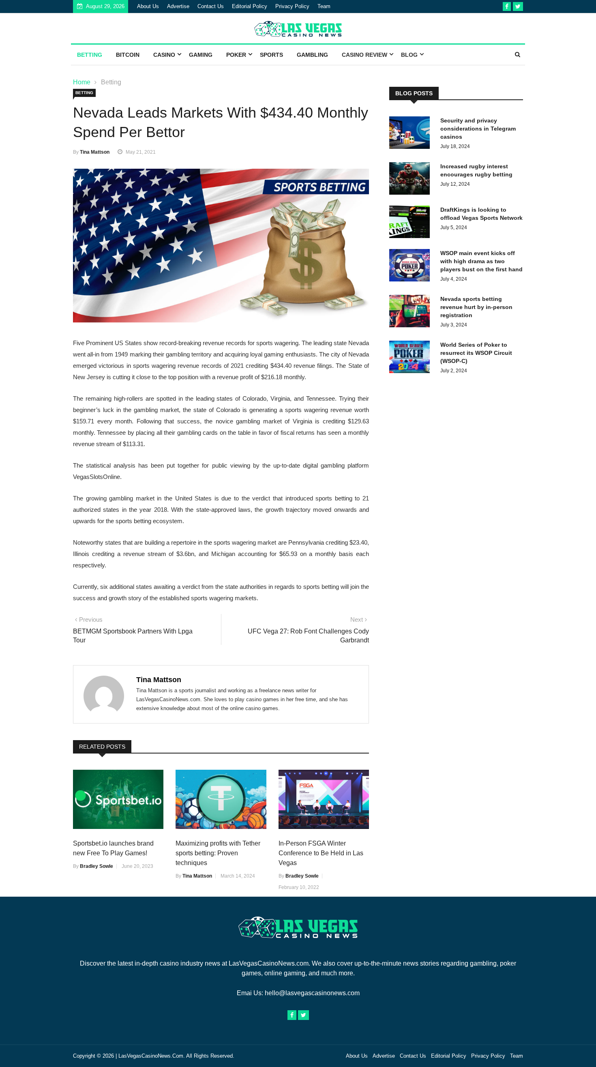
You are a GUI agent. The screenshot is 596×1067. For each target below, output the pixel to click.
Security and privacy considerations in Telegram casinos (478, 128)
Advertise (178, 6)
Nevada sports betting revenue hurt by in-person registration (476, 307)
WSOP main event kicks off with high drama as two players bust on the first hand (481, 261)
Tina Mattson (94, 152)
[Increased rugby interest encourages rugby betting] (411, 180)
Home (81, 82)
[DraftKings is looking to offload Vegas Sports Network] (411, 223)
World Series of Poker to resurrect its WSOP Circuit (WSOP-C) (476, 352)
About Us (148, 6)
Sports (271, 55)
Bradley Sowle (96, 866)
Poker (236, 55)
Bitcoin (127, 55)
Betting (89, 55)
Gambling (312, 55)
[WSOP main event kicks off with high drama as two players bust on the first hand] (411, 266)
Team (323, 6)
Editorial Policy (249, 6)
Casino (164, 55)
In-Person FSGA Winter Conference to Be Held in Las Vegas (321, 853)
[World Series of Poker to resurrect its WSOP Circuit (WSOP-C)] (411, 358)
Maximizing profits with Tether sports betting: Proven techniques (218, 853)
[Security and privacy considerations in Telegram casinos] (411, 134)
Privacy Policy (292, 6)
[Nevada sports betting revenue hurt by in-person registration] (411, 312)
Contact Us (210, 6)
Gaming (200, 55)
